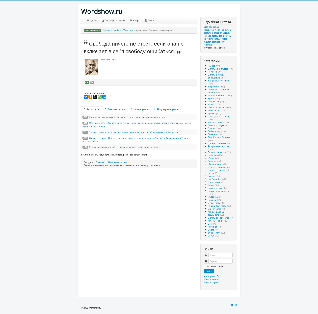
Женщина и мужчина (218, 82)
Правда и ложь (217, 187)
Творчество (216, 86)
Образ (213, 229)
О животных (216, 181)
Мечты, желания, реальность (216, 213)
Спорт (213, 184)
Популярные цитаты (114, 20)
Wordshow (128, 30)
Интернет (214, 226)
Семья (213, 235)
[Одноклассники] (90, 97)
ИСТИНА (214, 196)
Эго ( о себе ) (217, 179)
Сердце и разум (218, 125)
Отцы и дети (216, 202)
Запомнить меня (214, 266)
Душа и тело (216, 232)
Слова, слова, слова (218, 118)
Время (214, 98)
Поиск (150, 20)
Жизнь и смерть (218, 122)
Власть (214, 128)
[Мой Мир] (104, 97)
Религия (214, 161)
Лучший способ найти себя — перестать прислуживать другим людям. (125, 146)
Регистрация (210, 276)
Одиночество (216, 208)
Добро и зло (216, 110)
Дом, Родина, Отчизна (219, 139)
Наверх (233, 304)
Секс (212, 223)
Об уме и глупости (220, 107)
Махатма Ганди (108, 59)
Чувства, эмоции (219, 167)
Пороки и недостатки (218, 192)
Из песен (215, 71)
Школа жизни (217, 164)
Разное (214, 65)
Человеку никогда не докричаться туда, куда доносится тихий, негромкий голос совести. (134, 131)
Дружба (214, 113)
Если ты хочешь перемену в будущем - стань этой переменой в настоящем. (127, 116)
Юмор (213, 158)
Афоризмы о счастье (218, 148)
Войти (209, 271)
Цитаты (93, 20)
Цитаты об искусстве (220, 217)
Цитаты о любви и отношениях (217, 76)
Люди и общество (219, 152)
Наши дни (215, 155)
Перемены (215, 134)
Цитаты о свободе (112, 30)
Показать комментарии (160, 30)
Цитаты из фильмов (221, 68)
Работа (214, 104)
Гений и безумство (219, 205)
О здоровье (216, 101)
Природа (214, 199)
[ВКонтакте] (86, 97)
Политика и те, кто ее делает (218, 91)
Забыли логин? (211, 279)
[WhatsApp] (100, 97)
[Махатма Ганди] (91, 67)
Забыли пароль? (212, 282)
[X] (95, 97)
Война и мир (217, 131)
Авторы (136, 20)
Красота (214, 176)
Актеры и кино (218, 220)
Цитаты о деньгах (219, 170)
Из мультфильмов (220, 95)
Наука (213, 173)
